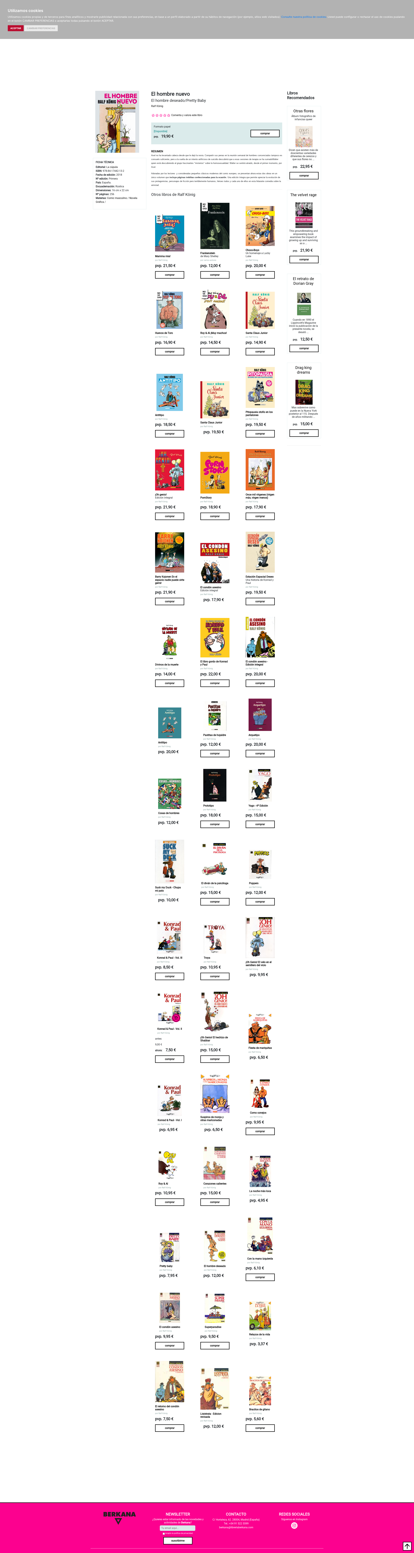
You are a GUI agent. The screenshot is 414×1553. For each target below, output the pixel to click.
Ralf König (157, 106)
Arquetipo (254, 735)
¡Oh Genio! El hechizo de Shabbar (214, 1039)
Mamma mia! (162, 256)
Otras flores (303, 111)
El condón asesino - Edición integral (257, 663)
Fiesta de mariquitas (260, 1047)
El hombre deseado (215, 1266)
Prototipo (208, 805)
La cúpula (112, 167)
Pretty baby (166, 1266)
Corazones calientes (214, 1183)
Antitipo (159, 415)
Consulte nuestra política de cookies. (304, 16)
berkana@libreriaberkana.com (236, 1527)
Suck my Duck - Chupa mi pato (168, 889)
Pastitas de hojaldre (214, 735)
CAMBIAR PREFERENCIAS (41, 28)
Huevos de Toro (164, 333)
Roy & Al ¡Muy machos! (213, 333)
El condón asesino (210, 587)
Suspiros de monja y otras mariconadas (212, 1119)
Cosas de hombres (168, 813)
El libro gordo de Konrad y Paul (214, 663)
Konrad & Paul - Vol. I (170, 1120)
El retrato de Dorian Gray (303, 281)
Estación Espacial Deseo (260, 576)
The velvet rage (303, 195)
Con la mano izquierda (260, 1258)
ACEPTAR (15, 28)
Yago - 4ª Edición (258, 805)
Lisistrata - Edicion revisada (210, 1415)
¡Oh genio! (161, 494)
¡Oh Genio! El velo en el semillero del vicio (259, 964)
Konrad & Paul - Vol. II (169, 1028)
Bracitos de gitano (259, 1409)
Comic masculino (117, 198)
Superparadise (213, 1327)
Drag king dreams (303, 370)
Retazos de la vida (259, 1334)
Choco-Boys (252, 250)
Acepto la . (179, 1533)
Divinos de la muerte (166, 664)
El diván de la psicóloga (214, 883)
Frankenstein (207, 253)
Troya (207, 957)
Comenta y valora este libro (186, 115)
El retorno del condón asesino (167, 1408)
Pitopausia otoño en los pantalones (259, 413)
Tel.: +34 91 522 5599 (236, 1523)
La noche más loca (260, 1191)
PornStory (206, 497)
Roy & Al (163, 1183)
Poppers (253, 883)
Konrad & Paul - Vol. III (169, 957)
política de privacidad (183, 1533)
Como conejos (258, 1112)
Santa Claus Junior (256, 333)
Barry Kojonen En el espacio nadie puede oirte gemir (169, 579)
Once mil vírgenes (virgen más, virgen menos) (260, 496)
